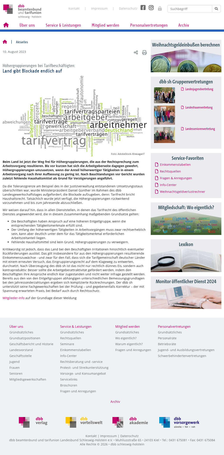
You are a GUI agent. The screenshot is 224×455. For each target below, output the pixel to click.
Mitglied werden (105, 25)
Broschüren (68, 385)
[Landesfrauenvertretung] (168, 115)
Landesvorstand (21, 350)
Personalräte (167, 338)
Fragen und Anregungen (78, 391)
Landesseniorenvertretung (200, 129)
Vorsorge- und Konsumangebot (83, 373)
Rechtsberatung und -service (81, 362)
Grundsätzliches (72, 332)
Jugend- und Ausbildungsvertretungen (186, 350)
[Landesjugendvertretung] (168, 95)
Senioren (16, 373)
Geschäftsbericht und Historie (31, 344)
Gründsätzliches (21, 332)
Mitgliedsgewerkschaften (27, 379)
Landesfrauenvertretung (199, 107)
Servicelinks (68, 379)
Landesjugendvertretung (199, 89)
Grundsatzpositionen (24, 338)
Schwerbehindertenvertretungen (182, 356)
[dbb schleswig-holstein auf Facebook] (141, 7)
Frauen (14, 367)
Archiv (183, 25)
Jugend (14, 362)
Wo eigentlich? (125, 338)
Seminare (67, 344)
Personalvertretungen (149, 25)
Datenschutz (128, 8)
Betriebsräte (167, 344)
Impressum (99, 8)
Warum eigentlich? (129, 344)
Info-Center (68, 356)
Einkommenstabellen (75, 350)
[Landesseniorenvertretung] (168, 135)
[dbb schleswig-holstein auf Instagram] (149, 7)
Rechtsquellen (70, 338)
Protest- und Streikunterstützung (84, 367)
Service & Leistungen (63, 25)
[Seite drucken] (144, 52)
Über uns (27, 25)
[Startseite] (5, 42)
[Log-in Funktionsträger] (158, 7)
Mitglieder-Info (13, 298)
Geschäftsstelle (20, 356)
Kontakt (74, 8)
